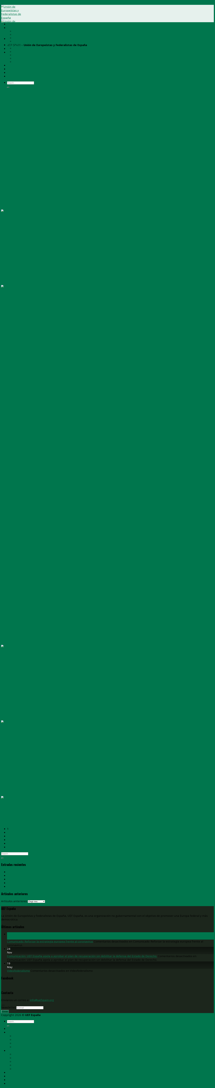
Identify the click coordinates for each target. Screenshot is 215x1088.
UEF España (15, 28)
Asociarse (13, 65)
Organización (20, 38)
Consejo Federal (22, 41)
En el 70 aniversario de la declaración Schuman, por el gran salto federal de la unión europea (68, 883)
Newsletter (8, 1007)
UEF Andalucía (21, 48)
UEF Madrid (19, 58)
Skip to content (11, 3)
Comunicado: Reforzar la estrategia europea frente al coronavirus (50, 872)
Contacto (13, 72)
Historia (17, 34)
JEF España (19, 61)
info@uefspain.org (42, 1000)
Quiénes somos (21, 31)
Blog (10, 69)
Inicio (10, 24)
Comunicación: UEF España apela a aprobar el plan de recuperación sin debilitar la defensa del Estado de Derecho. (82, 875)
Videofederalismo (18, 879)
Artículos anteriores (14, 901)
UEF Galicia (19, 55)
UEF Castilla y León (23, 51)
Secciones (14, 45)
